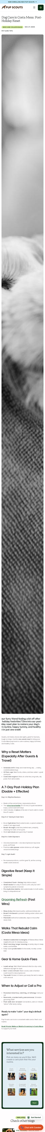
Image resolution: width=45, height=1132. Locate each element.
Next (34, 1103)
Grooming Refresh (14, 899)
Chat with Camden (30, 1127)
